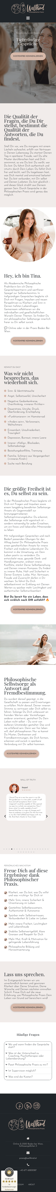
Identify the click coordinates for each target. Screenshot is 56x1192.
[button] (5, 816)
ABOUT (31, 1185)
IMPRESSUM (18, 1185)
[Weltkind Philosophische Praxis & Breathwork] (27, 1124)
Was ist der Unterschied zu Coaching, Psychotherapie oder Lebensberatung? (25, 1056)
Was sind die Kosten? (20, 1077)
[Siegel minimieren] (16, 1172)
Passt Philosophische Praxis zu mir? (28, 1064)
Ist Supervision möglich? (22, 1070)
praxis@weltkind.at (28, 1158)
